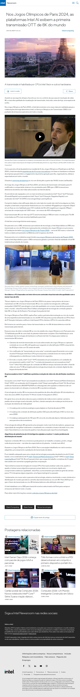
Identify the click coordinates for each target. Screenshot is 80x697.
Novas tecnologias (44, 507)
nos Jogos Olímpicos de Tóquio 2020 (35, 230)
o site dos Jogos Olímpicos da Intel (44, 493)
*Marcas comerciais (52, 672)
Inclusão (67, 654)
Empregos (26, 660)
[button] (13, 91)
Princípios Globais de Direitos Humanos (38, 686)
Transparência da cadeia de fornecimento (44, 674)
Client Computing (68, 30)
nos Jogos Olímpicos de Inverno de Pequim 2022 (55, 237)
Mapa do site (61, 657)
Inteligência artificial (51, 570)
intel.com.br (32, 633)
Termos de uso (40, 672)
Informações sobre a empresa (33, 654)
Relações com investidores (32, 657)
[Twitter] (29, 666)
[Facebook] (23, 666)
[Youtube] (41, 666)
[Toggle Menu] (73, 3)
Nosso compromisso (55, 654)
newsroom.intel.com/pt (20, 633)
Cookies (63, 672)
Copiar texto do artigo (42, 517)
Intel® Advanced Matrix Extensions (41, 457)
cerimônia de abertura (20, 180)
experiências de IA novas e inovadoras (36, 171)
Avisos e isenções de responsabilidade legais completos (41, 683)
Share (71, 91)
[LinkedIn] (35, 666)
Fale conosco (50, 657)
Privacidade (27, 674)
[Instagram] (46, 666)
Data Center (28, 507)
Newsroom (11, 3)
